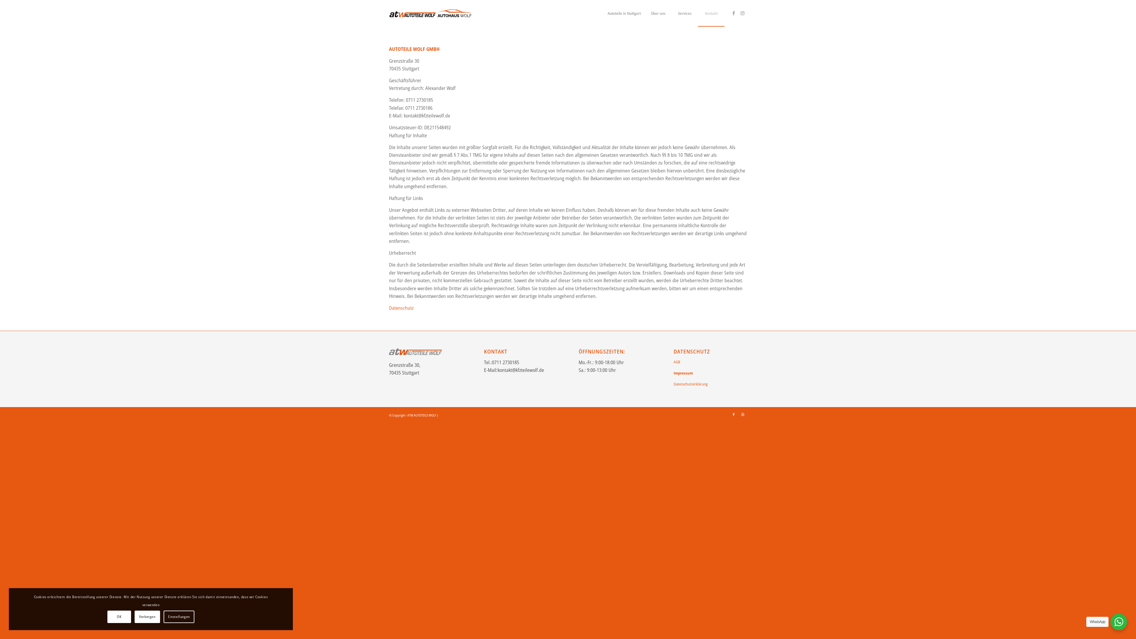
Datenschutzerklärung (691, 384)
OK (119, 616)
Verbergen (147, 616)
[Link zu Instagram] (742, 13)
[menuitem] (624, 13)
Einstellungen (179, 616)
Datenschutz (401, 308)
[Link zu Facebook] (733, 13)
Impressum (683, 373)
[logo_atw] (430, 13)
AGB (677, 361)
